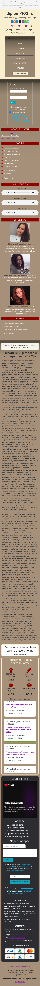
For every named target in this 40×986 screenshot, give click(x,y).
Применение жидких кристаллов (16, 330)
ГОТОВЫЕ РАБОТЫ (20, 63)
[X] (20, 21)
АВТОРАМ (20, 53)
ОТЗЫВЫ (20, 68)
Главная (6, 345)
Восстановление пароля (20, 107)
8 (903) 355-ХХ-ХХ (20, 26)
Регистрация (20, 109)
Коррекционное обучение (13, 323)
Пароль (13, 95)
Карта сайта (20, 982)
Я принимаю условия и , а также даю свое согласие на (20, 117)
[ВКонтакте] (12, 21)
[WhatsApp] (25, 21)
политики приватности (23, 866)
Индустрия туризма (11, 326)
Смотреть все (10, 178)
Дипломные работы (11, 148)
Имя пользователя (17, 88)
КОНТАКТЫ (20, 58)
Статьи (13, 345)
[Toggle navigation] (9, 39)
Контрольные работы (12, 154)
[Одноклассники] (14, 21)
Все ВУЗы (7, 173)
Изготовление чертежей (13, 160)
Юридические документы (20, 966)
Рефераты (7, 157)
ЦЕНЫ (20, 44)
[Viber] (23, 21)
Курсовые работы (10, 151)
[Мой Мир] (17, 21)
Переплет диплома (11, 166)
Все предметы (9, 170)
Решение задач (9, 163)
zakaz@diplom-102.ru (9, 138)
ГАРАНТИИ (20, 48)
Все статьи (9, 333)
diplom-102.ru (20, 13)
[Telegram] (28, 21)
